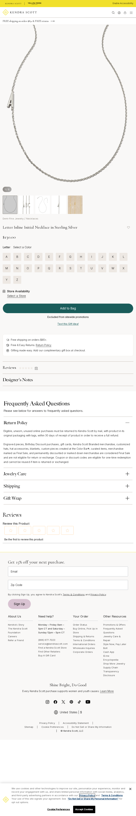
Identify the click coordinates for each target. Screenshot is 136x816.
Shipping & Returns (83, 636)
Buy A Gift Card (47, 655)
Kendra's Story (16, 624)
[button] (11, 530)
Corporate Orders (83, 652)
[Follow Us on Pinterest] (71, 702)
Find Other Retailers (49, 651)
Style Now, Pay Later (114, 644)
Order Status (80, 624)
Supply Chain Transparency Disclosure (111, 671)
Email (14, 571)
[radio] (7, 257)
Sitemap (28, 726)
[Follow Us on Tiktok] (79, 702)
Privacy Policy (98, 594)
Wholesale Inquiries (84, 648)
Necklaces (32, 218)
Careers (12, 636)
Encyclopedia (110, 659)
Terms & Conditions (84, 640)
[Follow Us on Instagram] (47, 702)
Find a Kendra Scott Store (52, 647)
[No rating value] (27, 368)
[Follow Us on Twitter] (63, 702)
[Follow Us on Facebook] (55, 702)
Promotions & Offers (114, 624)
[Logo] (20, 12)
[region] (68, 799)
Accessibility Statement (76, 723)
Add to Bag (68, 308)
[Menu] (131, 12)
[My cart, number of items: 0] (125, 12)
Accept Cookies (84, 809)
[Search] (113, 12)
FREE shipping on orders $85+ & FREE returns (26, 21)
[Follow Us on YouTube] (88, 702)
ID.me (106, 655)
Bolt (105, 648)
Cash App (108, 652)
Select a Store (16, 296)
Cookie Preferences (52, 726)
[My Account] (119, 12)
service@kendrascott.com (53, 643)
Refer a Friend (16, 640)
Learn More (107, 691)
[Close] (130, 789)
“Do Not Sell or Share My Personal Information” (93, 798)
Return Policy (43, 345)
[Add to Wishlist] (128, 227)
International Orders (84, 644)
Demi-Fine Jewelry (13, 218)
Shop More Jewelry (114, 663)
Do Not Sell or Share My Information (92, 726)
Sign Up (19, 604)
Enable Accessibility (123, 3)
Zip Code (16, 585)
